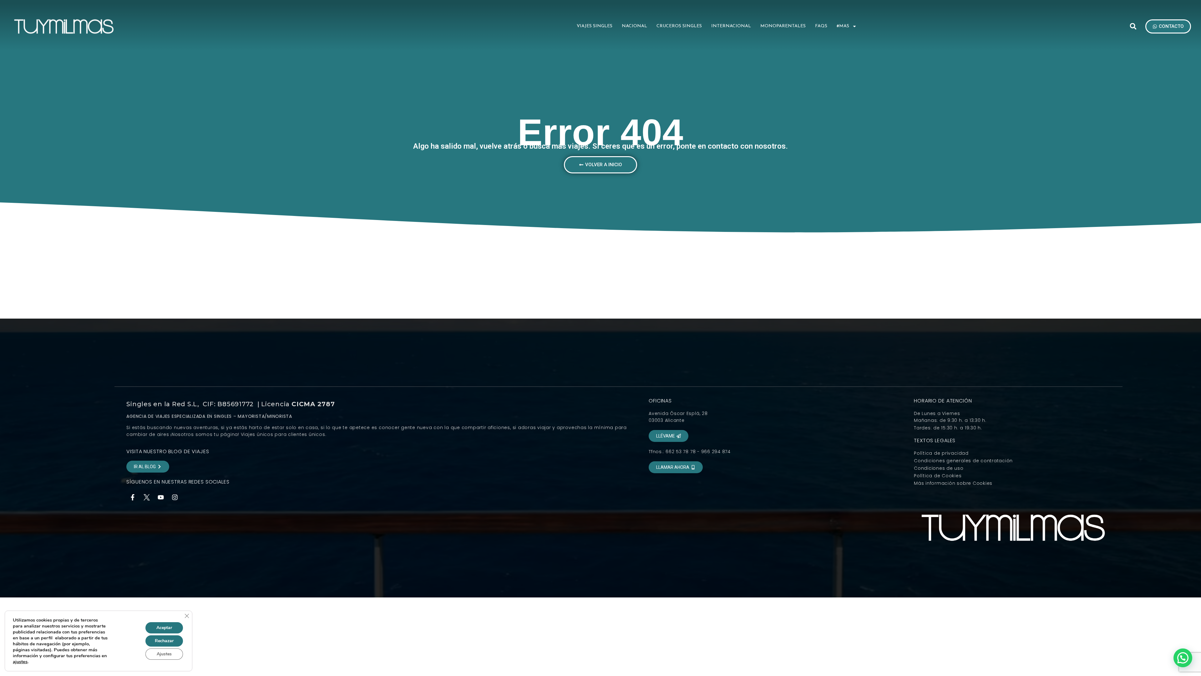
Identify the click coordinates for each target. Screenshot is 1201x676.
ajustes (20, 661)
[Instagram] (175, 497)
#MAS (843, 26)
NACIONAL (634, 26)
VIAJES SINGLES (594, 26)
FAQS (821, 26)
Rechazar (164, 641)
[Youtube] (161, 497)
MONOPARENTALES (783, 26)
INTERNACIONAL (731, 26)
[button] (1133, 26)
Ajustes (164, 654)
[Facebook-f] (132, 497)
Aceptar (164, 628)
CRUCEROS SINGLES (679, 26)
